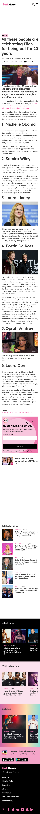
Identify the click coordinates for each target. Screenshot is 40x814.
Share (6, 62)
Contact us (6, 785)
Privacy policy (7, 801)
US (31, 412)
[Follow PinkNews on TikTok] (13, 810)
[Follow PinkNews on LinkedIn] (32, 810)
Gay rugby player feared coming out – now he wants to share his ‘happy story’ (26, 590)
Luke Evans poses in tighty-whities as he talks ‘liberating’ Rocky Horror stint (13, 651)
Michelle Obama (24, 412)
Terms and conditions (10, 797)
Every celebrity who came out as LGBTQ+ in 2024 (26, 461)
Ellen (11, 412)
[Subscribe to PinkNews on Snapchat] (27, 810)
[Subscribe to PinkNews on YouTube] (18, 810)
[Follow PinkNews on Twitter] (4, 810)
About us (5, 777)
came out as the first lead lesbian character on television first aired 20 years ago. (19, 105)
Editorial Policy (8, 781)
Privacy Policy (27, 451)
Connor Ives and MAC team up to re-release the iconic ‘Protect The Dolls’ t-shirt (13, 693)
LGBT (16, 412)
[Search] (33, 4)
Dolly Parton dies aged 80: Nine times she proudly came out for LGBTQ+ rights (26, 548)
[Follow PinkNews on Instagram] (22, 810)
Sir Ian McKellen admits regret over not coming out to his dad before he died (26, 562)
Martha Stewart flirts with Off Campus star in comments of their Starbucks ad (25, 576)
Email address (10, 434)
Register (20, 446)
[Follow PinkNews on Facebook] (8, 810)
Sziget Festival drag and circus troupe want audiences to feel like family (13, 736)
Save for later (17, 62)
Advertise (5, 789)
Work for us (6, 793)
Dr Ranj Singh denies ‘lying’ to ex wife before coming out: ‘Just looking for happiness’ (26, 534)
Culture (4, 36)
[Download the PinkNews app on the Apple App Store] (8, 759)
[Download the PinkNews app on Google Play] (22, 759)
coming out (5, 412)
